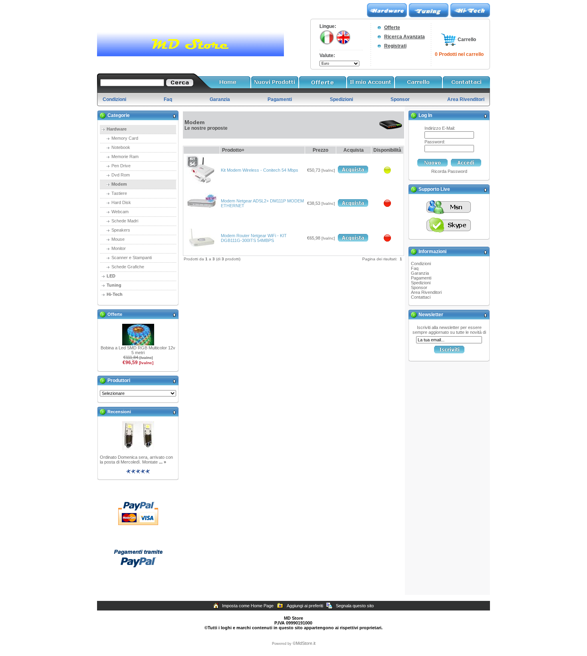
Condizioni (421, 263)
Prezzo (320, 150)
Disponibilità (387, 150)
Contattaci (420, 297)
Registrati (395, 46)
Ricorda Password (449, 171)
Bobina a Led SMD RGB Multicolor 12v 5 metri (138, 350)
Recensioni (119, 411)
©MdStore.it (304, 643)
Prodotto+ (233, 150)
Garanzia (420, 273)
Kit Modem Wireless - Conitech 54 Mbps (259, 170)
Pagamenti (421, 277)
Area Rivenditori (426, 292)
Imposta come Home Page (248, 605)
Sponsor (419, 287)
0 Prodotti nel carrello (459, 54)
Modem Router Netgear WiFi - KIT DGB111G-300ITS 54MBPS (254, 238)
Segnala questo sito (355, 605)
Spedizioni (420, 282)
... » (162, 462)
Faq (414, 268)
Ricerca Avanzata (404, 37)
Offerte (392, 27)
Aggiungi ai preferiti (305, 605)
